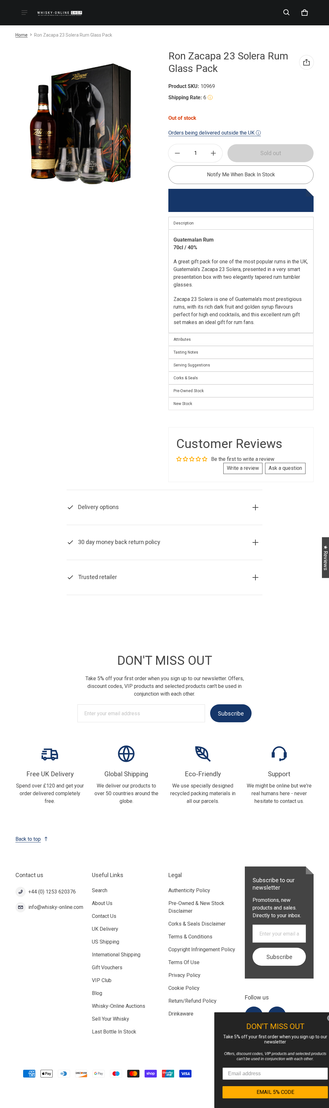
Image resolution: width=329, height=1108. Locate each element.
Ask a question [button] (285, 468)
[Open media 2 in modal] (80, 123)
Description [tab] (183, 223)
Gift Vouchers (107, 967)
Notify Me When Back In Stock (241, 174)
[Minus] (177, 153)
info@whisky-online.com (55, 907)
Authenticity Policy (189, 890)
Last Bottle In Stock (114, 1032)
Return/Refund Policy (192, 1001)
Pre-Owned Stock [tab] (188, 391)
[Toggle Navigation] (24, 13)
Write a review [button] (243, 468)
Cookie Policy (184, 988)
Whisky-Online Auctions (118, 1006)
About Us (102, 903)
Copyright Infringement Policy (201, 949)
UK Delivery (105, 929)
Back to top (28, 839)
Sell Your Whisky (110, 1019)
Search (99, 890)
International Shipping (116, 955)
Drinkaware (180, 1014)
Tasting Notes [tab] (185, 352)
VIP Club (101, 980)
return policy (227, 558)
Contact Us (104, 916)
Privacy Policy (184, 975)
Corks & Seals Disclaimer (197, 924)
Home (21, 35)
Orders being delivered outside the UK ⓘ (214, 133)
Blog (97, 993)
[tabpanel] (241, 281)
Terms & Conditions (190, 937)
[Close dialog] (323, 1018)
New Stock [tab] (182, 403)
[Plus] (213, 153)
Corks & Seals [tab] (185, 378)
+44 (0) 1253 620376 (52, 892)
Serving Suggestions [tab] (191, 365)
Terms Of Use (184, 962)
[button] (287, 13)
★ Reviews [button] (326, 557)
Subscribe (231, 713)
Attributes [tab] (182, 339)
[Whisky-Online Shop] (59, 12)
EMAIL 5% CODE (268, 1092)
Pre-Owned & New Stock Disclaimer (196, 907)
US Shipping (105, 942)
